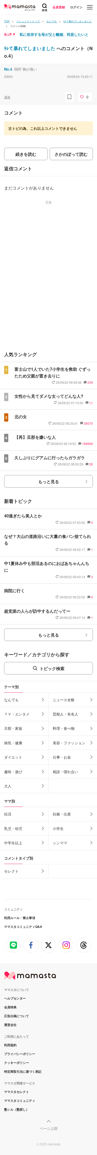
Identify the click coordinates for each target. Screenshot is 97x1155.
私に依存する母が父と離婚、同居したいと (54, 34)
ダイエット (13, 757)
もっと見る (48, 481)
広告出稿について (16, 1015)
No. (8, 69)
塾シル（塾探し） (16, 1109)
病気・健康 (13, 742)
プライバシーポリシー (19, 1053)
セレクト (11, 871)
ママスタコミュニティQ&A (23, 926)
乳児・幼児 (13, 828)
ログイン (76, 7)
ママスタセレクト (16, 1091)
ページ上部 (49, 1128)
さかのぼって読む (71, 154)
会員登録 (59, 7)
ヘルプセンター (15, 998)
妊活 (7, 813)
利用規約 (10, 1044)
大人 (7, 785)
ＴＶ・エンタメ (16, 714)
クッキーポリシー (16, 1062)
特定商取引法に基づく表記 (22, 1071)
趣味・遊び (13, 771)
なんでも (11, 699)
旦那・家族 (13, 728)
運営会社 (10, 1024)
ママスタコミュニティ (19, 1100)
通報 (7, 97)
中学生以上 (13, 842)
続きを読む (26, 154)
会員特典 (10, 1007)
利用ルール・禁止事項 (19, 917)
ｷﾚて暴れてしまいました (30, 48)
